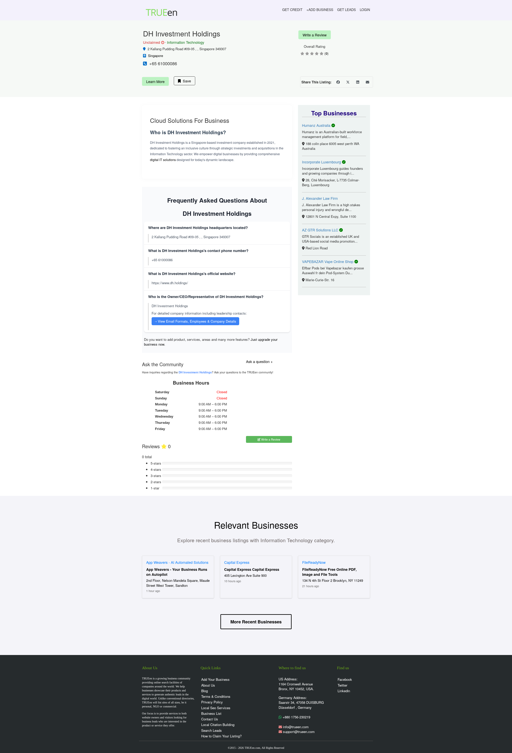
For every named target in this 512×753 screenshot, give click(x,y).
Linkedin (344, 690)
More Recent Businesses (256, 621)
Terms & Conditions (215, 696)
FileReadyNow (314, 562)
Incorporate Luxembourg (322, 161)
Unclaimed (153, 42)
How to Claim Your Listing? (221, 735)
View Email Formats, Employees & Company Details (195, 321)
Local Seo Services (215, 707)
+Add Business (319, 9)
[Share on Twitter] (347, 82)
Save (186, 80)
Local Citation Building (217, 724)
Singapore (155, 55)
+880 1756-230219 (296, 716)
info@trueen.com (296, 726)
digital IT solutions (163, 159)
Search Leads (211, 730)
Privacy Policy (212, 701)
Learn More (155, 81)
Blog (204, 690)
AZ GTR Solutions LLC (320, 229)
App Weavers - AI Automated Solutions (177, 562)
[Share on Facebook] (338, 82)
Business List (211, 713)
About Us (208, 685)
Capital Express (236, 562)
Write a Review (315, 34)
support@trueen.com (299, 731)
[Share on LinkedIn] (357, 82)
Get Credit (292, 9)
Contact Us (209, 718)
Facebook (345, 679)
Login (365, 9)
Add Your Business (215, 679)
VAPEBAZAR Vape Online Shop (328, 261)
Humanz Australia (316, 125)
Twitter (342, 685)
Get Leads (346, 9)
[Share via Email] (367, 82)
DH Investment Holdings (195, 372)
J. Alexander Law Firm (320, 198)
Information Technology (185, 42)
